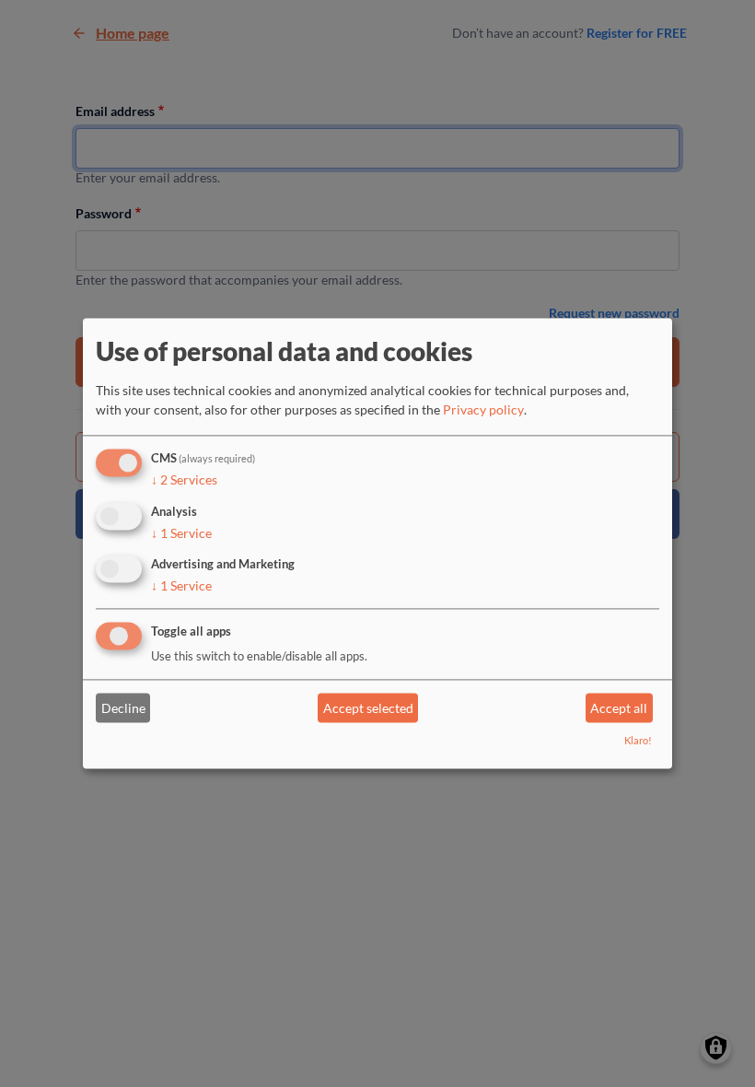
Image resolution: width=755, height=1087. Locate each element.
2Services (184, 479)
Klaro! (638, 741)
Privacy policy (483, 409)
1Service (181, 533)
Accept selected (368, 708)
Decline (123, 708)
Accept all (618, 708)
